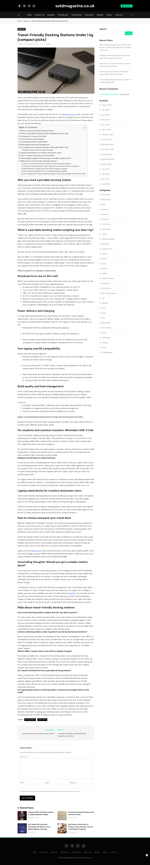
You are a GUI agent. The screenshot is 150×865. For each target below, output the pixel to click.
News (104, 313)
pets (103, 318)
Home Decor (106, 288)
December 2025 (108, 144)
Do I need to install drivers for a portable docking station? (45, 171)
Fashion (104, 254)
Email (47, 783)
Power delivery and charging (32, 139)
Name (22, 783)
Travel (109, 15)
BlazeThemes (87, 858)
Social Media (106, 328)
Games (104, 268)
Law (103, 298)
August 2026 (106, 105)
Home (29, 15)
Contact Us (39, 15)
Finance (100, 15)
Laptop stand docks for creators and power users (41, 153)
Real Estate (106, 323)
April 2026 (106, 125)
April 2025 (106, 184)
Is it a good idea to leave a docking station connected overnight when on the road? (55, 174)
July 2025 (105, 169)
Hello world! (124, 94)
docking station (68, 114)
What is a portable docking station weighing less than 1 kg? (44, 133)
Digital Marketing (108, 239)
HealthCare (106, 283)
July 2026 (105, 110)
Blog (103, 204)
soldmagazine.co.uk (75, 5)
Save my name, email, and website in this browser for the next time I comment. (51, 791)
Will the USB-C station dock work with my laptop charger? (45, 169)
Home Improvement (109, 293)
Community (106, 224)
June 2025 (106, 174)
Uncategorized (107, 352)
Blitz (20, 44)
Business (51, 15)
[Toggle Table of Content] (83, 127)
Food (103, 264)
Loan (103, 308)
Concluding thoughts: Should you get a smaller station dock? (46, 158)
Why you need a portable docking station (37, 131)
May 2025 (105, 179)
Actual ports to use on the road (33, 136)
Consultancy (106, 229)
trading (104, 343)
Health (104, 273)
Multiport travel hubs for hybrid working (38, 150)
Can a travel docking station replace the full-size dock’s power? (47, 164)
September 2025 (108, 159)
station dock (36, 551)
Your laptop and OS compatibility (34, 142)
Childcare (105, 219)
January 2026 (107, 139)
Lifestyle (119, 15)
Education (89, 15)
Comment (24, 757)
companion (71, 593)
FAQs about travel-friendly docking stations (39, 161)
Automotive (106, 194)
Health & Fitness (108, 278)
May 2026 (105, 120)
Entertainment (107, 249)
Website (73, 783)
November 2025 (108, 149)
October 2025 (107, 154)
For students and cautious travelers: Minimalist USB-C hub (44, 147)
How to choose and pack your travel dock (37, 155)
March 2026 (106, 130)
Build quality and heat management (35, 144)
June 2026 (106, 115)
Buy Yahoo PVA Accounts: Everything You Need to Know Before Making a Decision (39, 826)
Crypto (104, 234)
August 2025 (106, 164)
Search (102, 29)
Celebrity (105, 214)
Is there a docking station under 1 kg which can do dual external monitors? (51, 166)
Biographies (106, 199)
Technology (63, 15)
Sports (104, 333)
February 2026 (107, 135)
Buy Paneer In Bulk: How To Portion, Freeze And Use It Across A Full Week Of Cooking (80, 826)
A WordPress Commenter (108, 94)
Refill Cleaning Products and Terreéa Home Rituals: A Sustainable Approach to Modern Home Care (115, 47)
